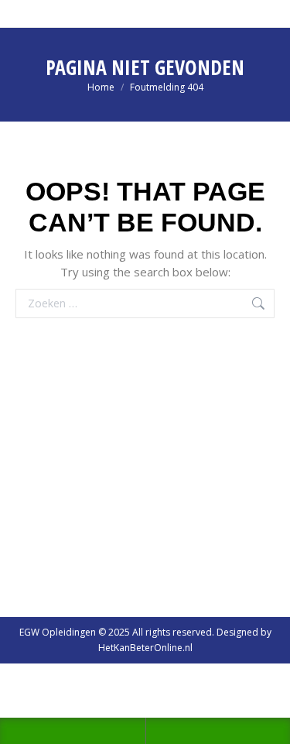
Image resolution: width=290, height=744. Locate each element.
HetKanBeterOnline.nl (145, 647)
